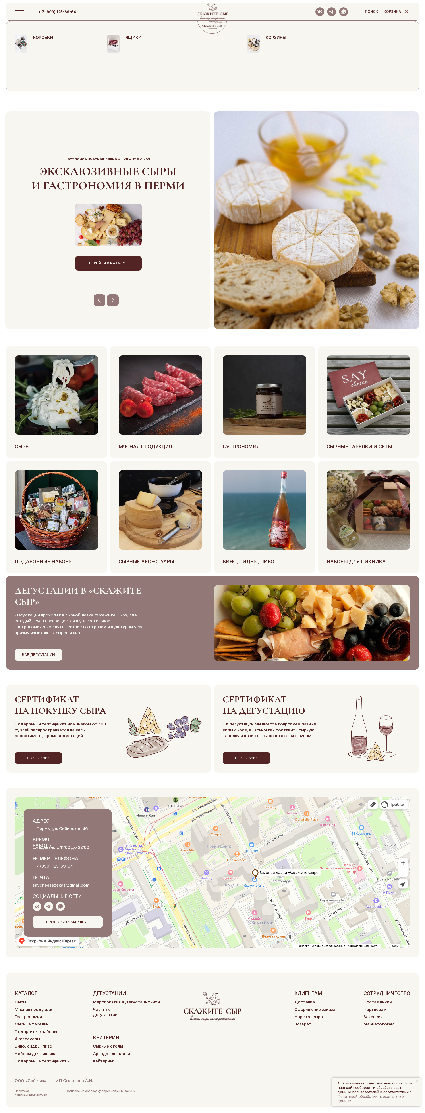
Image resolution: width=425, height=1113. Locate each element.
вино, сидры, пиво (248, 561)
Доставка (304, 1002)
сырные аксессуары (146, 561)
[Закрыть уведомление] (417, 1081)
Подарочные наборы (36, 1031)
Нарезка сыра (308, 1016)
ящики (133, 37)
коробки (43, 37)
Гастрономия (28, 1016)
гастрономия (241, 446)
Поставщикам (377, 1002)
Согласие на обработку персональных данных (100, 1091)
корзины (276, 37)
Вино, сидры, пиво (33, 1046)
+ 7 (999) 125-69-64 (53, 866)
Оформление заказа (314, 1009)
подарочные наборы (44, 561)
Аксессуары (27, 1038)
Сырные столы (108, 1046)
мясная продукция (145, 446)
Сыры (20, 1002)
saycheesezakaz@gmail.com (61, 885)
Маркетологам (378, 1024)
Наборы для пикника (36, 1053)
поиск (371, 12)
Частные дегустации (105, 1012)
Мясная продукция (34, 1009)
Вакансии (373, 1016)
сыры (22, 446)
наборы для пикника (356, 561)
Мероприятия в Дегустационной (126, 1002)
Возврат (302, 1024)
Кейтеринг (103, 1061)
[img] (21, 44)
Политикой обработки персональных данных (371, 1098)
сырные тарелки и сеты (359, 446)
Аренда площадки (111, 1053)
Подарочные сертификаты (42, 1061)
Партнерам (374, 1009)
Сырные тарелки (32, 1024)
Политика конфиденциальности (31, 1092)
